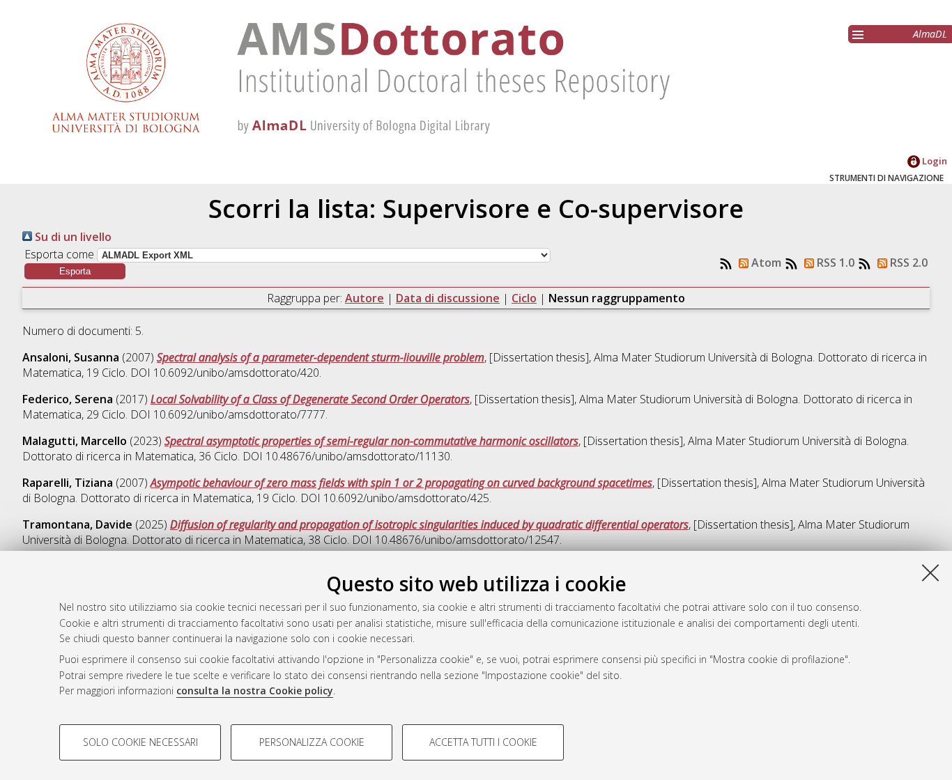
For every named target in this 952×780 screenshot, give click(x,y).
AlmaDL (930, 33)
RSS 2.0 (907, 262)
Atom (764, 262)
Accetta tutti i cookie (483, 742)
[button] (74, 271)
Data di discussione (448, 298)
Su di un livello (72, 236)
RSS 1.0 (834, 262)
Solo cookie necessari (140, 742)
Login (933, 161)
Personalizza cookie (311, 742)
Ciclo (524, 298)
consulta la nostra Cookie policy (254, 690)
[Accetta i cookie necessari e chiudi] (930, 572)
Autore (364, 298)
